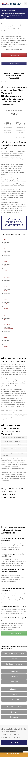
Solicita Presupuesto (15, 633)
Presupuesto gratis (14, 55)
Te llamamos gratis (14, 63)
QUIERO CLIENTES (14, 742)
